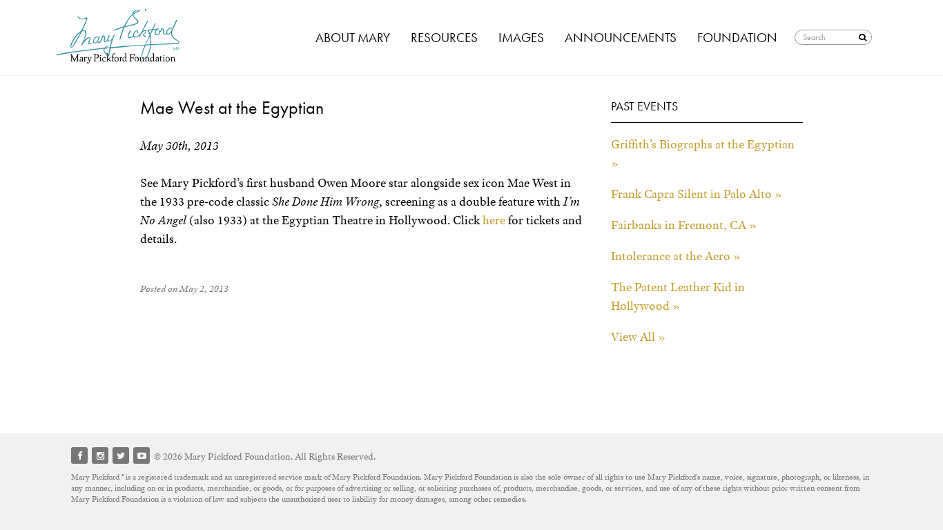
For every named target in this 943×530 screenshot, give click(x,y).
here (494, 220)
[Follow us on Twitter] (121, 455)
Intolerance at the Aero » (676, 256)
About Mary (352, 37)
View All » (638, 336)
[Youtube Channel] (141, 455)
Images (521, 37)
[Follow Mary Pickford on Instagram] (100, 455)
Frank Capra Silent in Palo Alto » (696, 194)
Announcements (621, 37)
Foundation (737, 37)
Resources (444, 37)
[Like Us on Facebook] (79, 455)
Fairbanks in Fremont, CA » (684, 225)
